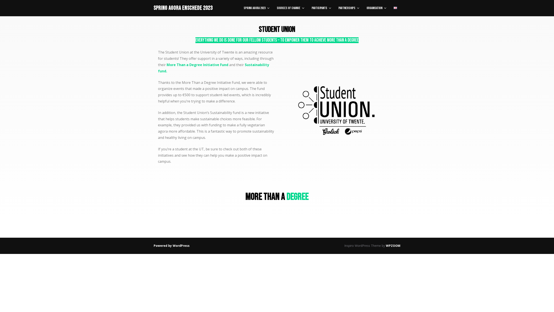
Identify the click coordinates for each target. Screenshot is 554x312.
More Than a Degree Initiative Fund (197, 64)
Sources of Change (288, 8)
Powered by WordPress (172, 246)
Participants (319, 8)
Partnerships (346, 8)
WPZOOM (393, 246)
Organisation (374, 8)
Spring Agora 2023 (255, 8)
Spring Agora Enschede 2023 (183, 8)
